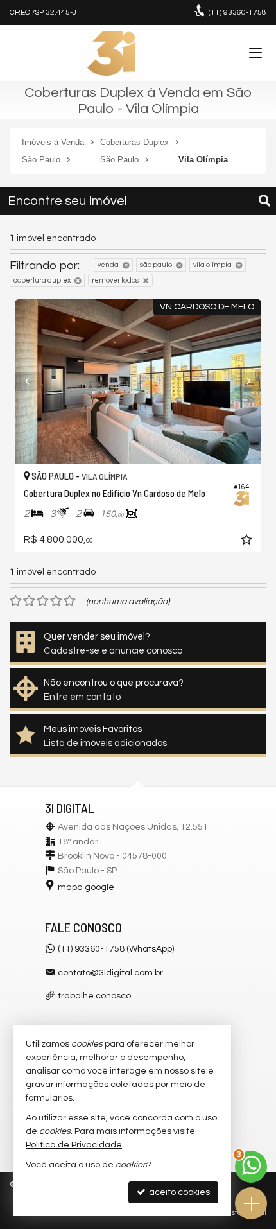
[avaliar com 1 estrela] (16, 601)
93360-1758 (237, 12)
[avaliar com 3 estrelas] (43, 601)
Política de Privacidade (74, 1144)
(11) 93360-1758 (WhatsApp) (116, 949)
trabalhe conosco (94, 995)
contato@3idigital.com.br (110, 972)
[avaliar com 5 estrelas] (70, 601)
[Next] (242, 381)
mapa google (86, 887)
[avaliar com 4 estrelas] (56, 601)
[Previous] (33, 381)
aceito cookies (178, 1192)
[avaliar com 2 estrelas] (29, 601)
